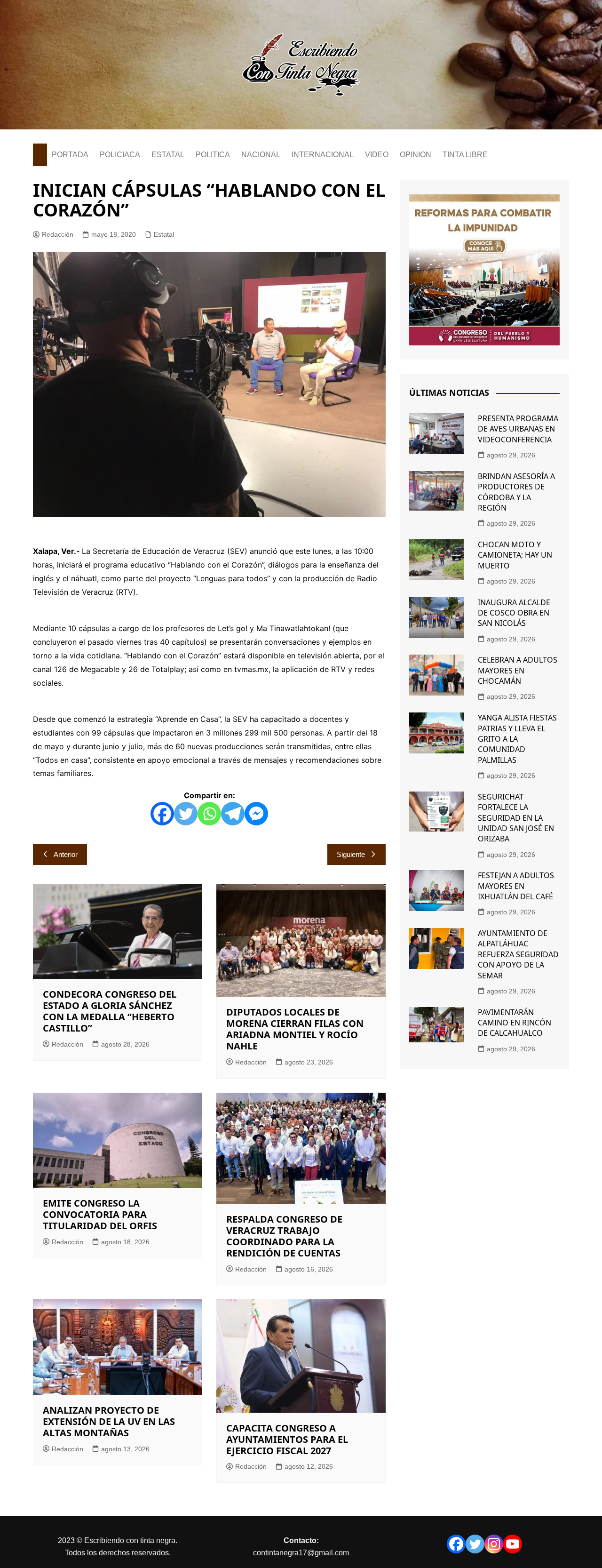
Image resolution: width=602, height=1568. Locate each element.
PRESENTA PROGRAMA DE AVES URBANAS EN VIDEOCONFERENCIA (518, 429)
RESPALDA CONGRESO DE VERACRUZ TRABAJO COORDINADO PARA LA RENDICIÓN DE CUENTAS (284, 1236)
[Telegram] (233, 813)
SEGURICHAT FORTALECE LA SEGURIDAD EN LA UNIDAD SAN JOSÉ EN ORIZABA (516, 818)
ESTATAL (167, 155)
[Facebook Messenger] (256, 813)
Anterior (66, 854)
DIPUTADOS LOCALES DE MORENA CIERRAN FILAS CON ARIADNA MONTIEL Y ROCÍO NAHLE (295, 1029)
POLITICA (213, 155)
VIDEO (376, 155)
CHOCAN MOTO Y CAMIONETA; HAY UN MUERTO (515, 555)
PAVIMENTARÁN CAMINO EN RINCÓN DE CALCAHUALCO (514, 1023)
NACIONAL (260, 155)
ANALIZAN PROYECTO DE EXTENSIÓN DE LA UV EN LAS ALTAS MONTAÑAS (109, 1421)
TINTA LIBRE (465, 155)
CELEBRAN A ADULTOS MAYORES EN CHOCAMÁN (517, 670)
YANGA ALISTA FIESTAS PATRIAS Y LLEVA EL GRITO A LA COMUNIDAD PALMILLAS (517, 738)
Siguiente (351, 854)
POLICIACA (120, 155)
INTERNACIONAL (323, 155)
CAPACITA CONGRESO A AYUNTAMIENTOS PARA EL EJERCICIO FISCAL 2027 (287, 1439)
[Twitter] (186, 813)
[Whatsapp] (209, 813)
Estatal (164, 234)
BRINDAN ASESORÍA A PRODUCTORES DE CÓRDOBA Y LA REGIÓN (516, 492)
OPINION (415, 155)
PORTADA (70, 155)
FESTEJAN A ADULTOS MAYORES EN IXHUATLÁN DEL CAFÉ (516, 886)
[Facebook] (162, 813)
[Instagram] (493, 1544)
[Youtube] (512, 1544)
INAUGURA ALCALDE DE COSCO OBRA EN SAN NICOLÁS (514, 613)
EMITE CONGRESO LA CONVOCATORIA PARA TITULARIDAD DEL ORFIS (100, 1214)
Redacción (57, 234)
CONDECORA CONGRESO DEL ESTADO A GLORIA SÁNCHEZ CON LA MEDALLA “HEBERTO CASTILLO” (109, 1011)
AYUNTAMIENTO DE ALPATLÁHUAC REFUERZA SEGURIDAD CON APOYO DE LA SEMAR (518, 954)
